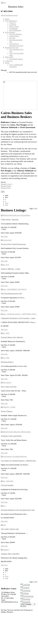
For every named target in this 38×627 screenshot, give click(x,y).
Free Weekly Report (16, 59)
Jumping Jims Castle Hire (10, 554)
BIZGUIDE (9, 57)
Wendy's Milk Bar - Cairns (10, 269)
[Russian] (25, 598)
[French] (24, 587)
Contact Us (9, 61)
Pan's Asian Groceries (8, 387)
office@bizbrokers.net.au (9, 15)
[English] (25, 584)
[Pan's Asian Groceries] (6, 382)
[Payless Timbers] (8, 407)
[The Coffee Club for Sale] (3, 525)
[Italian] (24, 593)
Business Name (6, 186)
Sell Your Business (15, 34)
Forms (7, 63)
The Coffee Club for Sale (10, 529)
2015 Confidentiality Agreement (16, 66)
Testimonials (13, 28)
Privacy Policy (14, 26)
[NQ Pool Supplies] (7, 481)
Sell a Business (10, 32)
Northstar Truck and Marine (11, 436)
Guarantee (12, 25)
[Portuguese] (26, 596)
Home (7, 19)
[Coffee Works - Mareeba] (15, 215)
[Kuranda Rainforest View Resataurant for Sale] (3, 506)
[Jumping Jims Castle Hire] (5, 550)
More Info (4, 236)
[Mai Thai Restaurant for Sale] (13, 289)
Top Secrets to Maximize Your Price (16, 45)
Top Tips (12, 38)
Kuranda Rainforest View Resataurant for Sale (18, 510)
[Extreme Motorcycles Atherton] (5, 333)
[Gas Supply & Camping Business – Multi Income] (14, 456)
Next (6, 203)
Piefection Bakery (7, 362)
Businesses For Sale (11, 47)
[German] (25, 590)
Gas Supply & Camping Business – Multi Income (18, 461)
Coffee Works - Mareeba (9, 219)
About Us (12, 23)
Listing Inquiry (14, 36)
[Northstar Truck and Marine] (16, 432)
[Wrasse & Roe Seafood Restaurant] (6, 240)
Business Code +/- (7, 184)
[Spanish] (25, 601)
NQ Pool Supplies (7, 485)
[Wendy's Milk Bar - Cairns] (5, 265)
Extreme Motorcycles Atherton (12, 337)
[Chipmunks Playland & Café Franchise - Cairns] (19, 314)
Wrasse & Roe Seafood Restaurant (13, 244)
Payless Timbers (6, 411)
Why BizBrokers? (11, 21)
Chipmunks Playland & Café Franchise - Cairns (18, 318)
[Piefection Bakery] (5, 358)
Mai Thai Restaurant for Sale (11, 293)
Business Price (6, 188)
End (6, 205)
